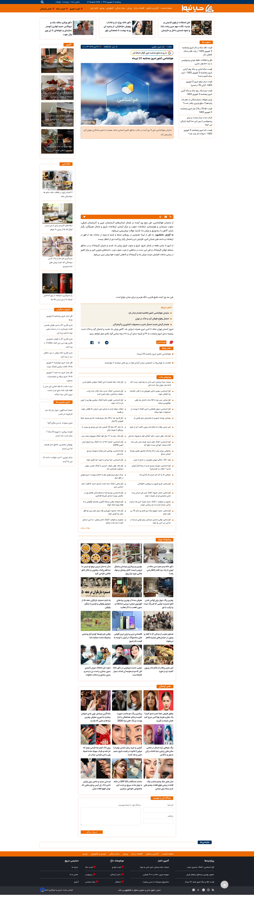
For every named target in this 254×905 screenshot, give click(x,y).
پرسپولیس (89, 874)
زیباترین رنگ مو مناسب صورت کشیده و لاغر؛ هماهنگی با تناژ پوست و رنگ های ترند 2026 (129, 717)
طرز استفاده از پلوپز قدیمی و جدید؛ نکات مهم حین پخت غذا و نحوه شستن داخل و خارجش (175, 27)
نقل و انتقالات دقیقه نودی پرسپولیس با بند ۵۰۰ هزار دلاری (196, 62)
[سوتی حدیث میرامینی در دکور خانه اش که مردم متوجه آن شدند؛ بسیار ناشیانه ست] (127, 655)
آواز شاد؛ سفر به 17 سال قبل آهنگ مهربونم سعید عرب (102, 436)
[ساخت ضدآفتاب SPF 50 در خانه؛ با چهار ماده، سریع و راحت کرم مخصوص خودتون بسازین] (127, 768)
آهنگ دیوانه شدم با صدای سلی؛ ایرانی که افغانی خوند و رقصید (102, 411)
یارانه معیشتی (90, 882)
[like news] (84, 217)
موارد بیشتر (85, 528)
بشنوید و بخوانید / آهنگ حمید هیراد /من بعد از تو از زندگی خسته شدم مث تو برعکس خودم (150, 503)
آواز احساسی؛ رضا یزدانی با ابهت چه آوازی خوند (104, 460)
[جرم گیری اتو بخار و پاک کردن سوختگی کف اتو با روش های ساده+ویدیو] (57, 246)
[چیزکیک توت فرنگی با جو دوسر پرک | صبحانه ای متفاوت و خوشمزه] (57, 87)
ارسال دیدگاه (91, 832)
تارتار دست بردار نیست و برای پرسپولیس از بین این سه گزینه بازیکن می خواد (196, 121)
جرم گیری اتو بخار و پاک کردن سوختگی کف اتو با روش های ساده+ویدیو (60, 262)
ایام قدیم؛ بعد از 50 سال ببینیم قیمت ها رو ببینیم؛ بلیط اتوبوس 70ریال (102, 420)
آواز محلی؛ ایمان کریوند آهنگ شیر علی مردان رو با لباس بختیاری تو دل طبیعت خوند (151, 494)
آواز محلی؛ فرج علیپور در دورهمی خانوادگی (154, 483)
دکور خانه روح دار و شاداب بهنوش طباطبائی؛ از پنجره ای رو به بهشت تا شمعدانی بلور (117, 27)
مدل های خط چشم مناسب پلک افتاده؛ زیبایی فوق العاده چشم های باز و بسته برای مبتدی (158, 785)
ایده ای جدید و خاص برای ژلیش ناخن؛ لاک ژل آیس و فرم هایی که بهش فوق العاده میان (96, 785)
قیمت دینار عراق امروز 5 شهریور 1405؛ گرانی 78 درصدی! (199, 83)
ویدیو (102, 8)
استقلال (118, 882)
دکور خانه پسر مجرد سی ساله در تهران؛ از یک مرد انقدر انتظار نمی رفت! (160, 570)
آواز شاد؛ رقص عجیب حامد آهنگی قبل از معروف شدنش (149, 436)
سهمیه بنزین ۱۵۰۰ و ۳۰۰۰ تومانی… (155, 874)
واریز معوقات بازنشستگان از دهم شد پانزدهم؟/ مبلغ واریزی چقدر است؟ (196, 101)
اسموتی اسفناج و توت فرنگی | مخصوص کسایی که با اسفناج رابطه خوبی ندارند (59, 119)
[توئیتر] (99, 343)
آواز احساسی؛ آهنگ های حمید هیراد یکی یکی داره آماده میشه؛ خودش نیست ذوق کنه (151, 443)
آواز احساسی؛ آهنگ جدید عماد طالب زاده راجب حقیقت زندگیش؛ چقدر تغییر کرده (105, 393)
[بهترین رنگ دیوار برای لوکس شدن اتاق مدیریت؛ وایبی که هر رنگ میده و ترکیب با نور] (158, 587)
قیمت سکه (89, 867)
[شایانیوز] (197, 8)
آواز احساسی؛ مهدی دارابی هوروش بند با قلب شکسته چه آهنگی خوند (150, 393)
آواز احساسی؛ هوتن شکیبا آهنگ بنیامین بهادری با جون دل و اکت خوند (102, 402)
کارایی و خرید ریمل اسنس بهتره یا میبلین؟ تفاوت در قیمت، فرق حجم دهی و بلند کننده (127, 751)
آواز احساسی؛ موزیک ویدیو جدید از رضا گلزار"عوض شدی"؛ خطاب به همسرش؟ (151, 467)
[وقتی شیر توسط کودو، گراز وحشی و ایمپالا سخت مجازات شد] (96, 621)
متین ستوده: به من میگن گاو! (60, 423)
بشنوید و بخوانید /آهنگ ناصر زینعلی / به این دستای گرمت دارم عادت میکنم (103, 521)
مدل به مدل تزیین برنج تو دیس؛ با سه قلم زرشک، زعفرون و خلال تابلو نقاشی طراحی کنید (96, 570)
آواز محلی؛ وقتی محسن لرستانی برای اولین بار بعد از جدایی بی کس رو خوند (151, 521)
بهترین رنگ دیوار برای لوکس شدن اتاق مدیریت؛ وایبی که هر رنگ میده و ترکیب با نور (158, 604)
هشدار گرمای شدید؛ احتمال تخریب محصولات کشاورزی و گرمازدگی (141, 324)
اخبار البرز (94, 8)
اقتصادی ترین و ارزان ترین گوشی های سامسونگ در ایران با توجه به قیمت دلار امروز (128, 637)
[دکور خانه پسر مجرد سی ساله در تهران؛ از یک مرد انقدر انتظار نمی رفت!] (158, 553)
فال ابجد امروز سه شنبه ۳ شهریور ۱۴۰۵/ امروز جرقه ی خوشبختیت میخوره (59, 376)
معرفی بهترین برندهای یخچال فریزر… (199, 874)
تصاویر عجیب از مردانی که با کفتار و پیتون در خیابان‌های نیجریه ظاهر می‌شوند (158, 637)
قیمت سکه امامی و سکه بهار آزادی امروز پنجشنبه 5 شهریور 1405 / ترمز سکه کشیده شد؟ (196, 73)
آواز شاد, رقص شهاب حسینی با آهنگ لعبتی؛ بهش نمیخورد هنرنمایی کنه (104, 467)
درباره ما (66, 2)
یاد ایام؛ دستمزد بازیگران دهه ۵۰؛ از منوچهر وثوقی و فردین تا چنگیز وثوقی (96, 604)
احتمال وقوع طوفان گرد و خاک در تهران (152, 319)
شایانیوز (128, 890)
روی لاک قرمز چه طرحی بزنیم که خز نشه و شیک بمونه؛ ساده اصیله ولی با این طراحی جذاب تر (97, 751)
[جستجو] (42, 2)
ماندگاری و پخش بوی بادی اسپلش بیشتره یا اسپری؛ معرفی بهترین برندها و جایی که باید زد (96, 717)
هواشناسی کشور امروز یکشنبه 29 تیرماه (154, 354)
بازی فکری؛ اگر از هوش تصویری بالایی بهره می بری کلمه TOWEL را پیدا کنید (58, 343)
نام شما (170, 805)
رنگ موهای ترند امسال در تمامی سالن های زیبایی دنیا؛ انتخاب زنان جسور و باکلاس (159, 751)
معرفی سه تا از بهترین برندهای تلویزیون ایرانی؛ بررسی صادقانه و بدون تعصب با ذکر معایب (128, 604)
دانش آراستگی (115, 874)
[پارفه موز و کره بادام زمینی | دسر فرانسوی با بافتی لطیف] (57, 141)
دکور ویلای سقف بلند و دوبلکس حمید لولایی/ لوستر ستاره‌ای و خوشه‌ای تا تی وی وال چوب (58, 29)
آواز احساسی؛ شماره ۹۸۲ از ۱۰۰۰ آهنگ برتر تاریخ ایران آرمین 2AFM (102, 443)
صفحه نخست (166, 8)
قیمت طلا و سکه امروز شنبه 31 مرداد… (199, 882)
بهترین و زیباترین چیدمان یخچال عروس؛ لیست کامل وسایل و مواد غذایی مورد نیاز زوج (128, 570)
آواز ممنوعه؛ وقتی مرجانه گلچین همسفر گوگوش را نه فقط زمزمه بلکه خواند (103, 503)
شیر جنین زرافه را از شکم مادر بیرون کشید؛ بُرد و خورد (150, 427)
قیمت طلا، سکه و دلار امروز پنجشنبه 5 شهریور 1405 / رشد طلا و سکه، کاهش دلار (197, 51)
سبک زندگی (120, 8)
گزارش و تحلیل (152, 8)
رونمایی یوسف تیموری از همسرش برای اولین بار (152, 418)
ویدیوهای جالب (165, 377)
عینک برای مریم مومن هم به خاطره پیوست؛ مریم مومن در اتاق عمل (102, 476)
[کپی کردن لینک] (170, 217)
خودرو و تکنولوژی (99, 854)
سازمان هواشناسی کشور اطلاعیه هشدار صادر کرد (148, 313)
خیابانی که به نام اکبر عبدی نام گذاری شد (155, 474)
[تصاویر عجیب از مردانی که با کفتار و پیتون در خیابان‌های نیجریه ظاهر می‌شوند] (158, 621)
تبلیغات (59, 2)
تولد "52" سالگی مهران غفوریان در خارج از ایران (152, 460)
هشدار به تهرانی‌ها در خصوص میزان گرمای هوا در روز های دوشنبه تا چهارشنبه (138, 363)
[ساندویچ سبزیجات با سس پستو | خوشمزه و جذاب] (57, 60)
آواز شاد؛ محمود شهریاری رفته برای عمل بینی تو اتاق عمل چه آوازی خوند (103, 512)
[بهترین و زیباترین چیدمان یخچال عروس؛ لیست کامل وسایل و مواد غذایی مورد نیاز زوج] (127, 553)
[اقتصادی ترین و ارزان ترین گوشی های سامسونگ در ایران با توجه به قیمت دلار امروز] (127, 621)
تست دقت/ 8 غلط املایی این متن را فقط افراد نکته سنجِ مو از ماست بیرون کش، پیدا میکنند (57, 390)
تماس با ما (75, 2)
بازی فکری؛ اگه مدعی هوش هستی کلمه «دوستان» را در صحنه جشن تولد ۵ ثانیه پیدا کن (58, 329)
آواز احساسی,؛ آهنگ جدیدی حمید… (200, 867)
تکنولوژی (109, 8)
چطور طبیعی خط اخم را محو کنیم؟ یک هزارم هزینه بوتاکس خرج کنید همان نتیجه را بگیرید (158, 717)
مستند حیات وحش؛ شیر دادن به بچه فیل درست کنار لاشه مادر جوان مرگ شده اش (150, 384)
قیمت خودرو (116, 867)
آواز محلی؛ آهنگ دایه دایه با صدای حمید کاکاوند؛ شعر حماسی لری (102, 485)
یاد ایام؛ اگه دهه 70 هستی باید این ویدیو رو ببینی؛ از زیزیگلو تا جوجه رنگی (102, 429)
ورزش (129, 8)
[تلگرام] (106, 343)
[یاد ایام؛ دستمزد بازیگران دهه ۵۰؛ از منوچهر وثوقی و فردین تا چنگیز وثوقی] (96, 587)
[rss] (212, 890)
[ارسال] (165, 217)
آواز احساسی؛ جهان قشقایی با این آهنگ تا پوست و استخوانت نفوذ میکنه (151, 411)
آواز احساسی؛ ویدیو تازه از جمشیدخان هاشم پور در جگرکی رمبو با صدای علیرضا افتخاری (103, 494)
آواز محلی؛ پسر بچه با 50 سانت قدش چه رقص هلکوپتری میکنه (153, 402)
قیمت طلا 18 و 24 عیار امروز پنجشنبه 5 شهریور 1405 (196, 110)
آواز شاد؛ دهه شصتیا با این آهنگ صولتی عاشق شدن (102, 382)
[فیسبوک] (91, 343)
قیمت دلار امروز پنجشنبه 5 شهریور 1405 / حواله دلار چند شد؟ (198, 132)
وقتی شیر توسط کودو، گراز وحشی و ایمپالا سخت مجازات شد (96, 635)
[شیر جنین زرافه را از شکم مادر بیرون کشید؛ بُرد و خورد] (158, 655)
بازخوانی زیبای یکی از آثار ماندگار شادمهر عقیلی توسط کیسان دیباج (150, 452)
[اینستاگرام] (207, 890)
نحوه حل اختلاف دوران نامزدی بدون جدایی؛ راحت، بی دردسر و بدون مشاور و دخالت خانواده (97, 671)
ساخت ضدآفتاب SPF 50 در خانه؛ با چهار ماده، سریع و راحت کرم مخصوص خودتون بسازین (128, 785)
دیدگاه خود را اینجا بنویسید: (129, 805)
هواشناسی (161, 342)
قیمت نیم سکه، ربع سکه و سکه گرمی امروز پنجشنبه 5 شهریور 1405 (196, 92)
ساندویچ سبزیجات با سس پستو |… (155, 882)
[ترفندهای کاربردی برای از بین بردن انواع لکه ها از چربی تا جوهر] (57, 213)
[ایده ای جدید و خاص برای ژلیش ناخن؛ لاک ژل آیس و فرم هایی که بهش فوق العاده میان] (96, 768)
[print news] (160, 217)
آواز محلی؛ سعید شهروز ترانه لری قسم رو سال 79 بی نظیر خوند (150, 512)
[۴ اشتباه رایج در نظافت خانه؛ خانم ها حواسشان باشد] (57, 180)
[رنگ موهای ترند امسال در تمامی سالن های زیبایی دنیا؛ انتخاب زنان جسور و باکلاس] (158, 734)
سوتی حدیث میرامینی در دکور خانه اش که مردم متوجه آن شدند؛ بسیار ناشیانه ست (127, 671)
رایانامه (170, 816)
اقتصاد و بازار (139, 8)
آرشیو (76, 882)
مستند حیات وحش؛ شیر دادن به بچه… (154, 867)
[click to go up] (224, 885)
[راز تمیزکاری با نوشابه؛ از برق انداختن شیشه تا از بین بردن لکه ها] (57, 283)
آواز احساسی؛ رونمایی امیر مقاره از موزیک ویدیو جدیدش (105, 452)
